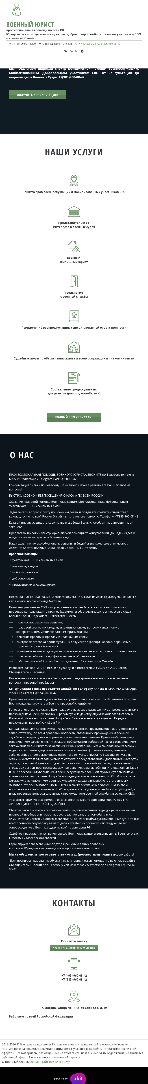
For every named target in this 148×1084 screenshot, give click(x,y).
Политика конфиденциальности (90, 61)
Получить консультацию (37, 95)
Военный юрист (30, 24)
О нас (42, 61)
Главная (16, 61)
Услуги (30, 61)
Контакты (56, 61)
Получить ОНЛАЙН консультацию (74, 948)
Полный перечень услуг (74, 417)
